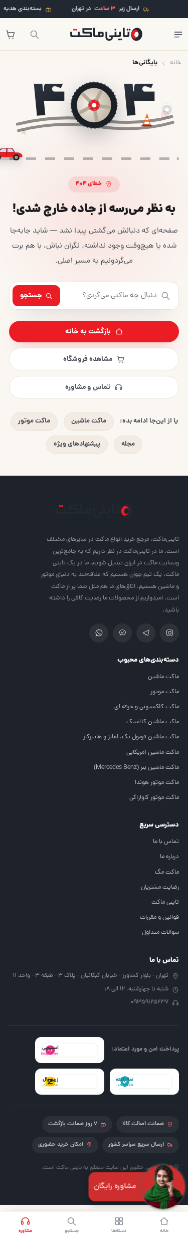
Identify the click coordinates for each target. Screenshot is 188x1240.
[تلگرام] (145, 633)
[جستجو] (34, 34)
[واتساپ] (98, 633)
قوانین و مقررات (159, 917)
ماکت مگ (167, 872)
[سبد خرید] (10, 34)
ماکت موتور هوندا (157, 782)
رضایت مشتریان (160, 887)
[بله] (122, 633)
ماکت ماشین (88, 421)
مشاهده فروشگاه (87, 359)
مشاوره (25, 1230)
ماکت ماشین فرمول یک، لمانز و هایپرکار (131, 737)
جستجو (31, 295)
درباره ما (169, 857)
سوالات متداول (160, 932)
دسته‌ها (118, 1230)
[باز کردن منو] (178, 34)
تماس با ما (166, 842)
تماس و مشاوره (87, 387)
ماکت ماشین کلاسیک (152, 722)
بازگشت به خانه (88, 331)
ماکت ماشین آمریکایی (152, 752)
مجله (128, 444)
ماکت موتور (34, 421)
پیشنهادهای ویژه (77, 444)
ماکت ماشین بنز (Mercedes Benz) (136, 767)
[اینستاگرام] (169, 633)
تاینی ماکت (165, 902)
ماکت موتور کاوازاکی (154, 797)
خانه (175, 63)
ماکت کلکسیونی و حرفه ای (146, 707)
